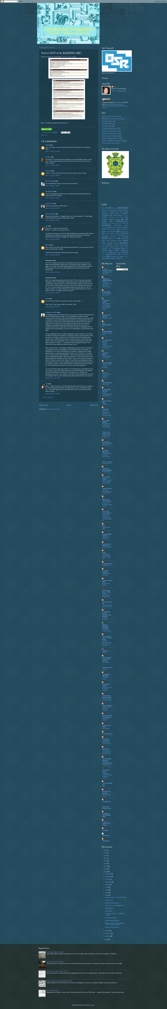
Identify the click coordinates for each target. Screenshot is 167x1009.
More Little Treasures (105, 618)
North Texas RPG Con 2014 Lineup (107, 699)
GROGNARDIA (106, 292)
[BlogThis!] (64, 133)
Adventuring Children (111, 918)
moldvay (116, 243)
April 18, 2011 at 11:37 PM (52, 378)
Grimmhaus (105, 841)
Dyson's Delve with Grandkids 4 (55, 961)
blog (109, 211)
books (126, 211)
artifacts (114, 210)
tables (119, 254)
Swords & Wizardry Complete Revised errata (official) (107, 345)
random (123, 248)
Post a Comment (48, 397)
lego (110, 238)
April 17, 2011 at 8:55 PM (52, 255)
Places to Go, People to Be (106, 432)
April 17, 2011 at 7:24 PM (52, 186)
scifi (106, 252)
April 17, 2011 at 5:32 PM (52, 151)
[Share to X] (66, 133)
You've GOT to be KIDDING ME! (114, 905)
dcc (115, 219)
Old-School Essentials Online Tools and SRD (107, 491)
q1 (113, 248)
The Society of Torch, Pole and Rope (107, 638)
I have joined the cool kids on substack (106, 376)
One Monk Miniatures (105, 451)
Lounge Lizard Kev (51, 312)
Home (69, 405)
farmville (114, 227)
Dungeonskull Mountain (106, 390)
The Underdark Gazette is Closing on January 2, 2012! (107, 761)
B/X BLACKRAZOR (106, 324)
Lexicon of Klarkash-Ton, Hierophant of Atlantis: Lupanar (106, 413)
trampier (114, 256)
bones (121, 211)
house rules (105, 234)
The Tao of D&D (107, 363)
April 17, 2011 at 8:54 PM (52, 239)
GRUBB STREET (107, 331)
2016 (105, 858)
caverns (117, 213)
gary (107, 231)
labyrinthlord (105, 238)
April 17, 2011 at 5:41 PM (52, 165)
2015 (105, 861)
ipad (127, 234)
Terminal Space (107, 733)
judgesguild (105, 236)
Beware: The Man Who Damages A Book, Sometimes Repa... (114, 923)
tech (122, 254)
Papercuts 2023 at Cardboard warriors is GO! (107, 455)
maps (103, 240)
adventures (123, 208)
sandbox (117, 250)
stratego (118, 252)
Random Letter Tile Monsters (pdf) (111, 136)
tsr (124, 256)
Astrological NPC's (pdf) (108, 121)
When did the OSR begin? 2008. (107, 444)
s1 (113, 250)
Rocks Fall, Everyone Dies (106, 807)
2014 (105, 863)
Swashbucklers (109, 908)
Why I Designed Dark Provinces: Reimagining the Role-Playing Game (106, 306)
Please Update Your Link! (106, 574)
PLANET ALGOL (107, 564)
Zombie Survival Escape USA (106, 436)
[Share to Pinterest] (69, 133)
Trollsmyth (105, 409)
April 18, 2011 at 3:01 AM (52, 272)
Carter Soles (49, 203)
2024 (105, 850)
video (103, 258)
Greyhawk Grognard (105, 571)
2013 (105, 866)
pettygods (117, 246)
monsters (123, 243)
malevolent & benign (106, 685)
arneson (107, 210)
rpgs (110, 250)
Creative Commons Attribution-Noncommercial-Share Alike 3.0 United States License (114, 105)
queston (117, 248)
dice (118, 219)
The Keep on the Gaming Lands (107, 716)
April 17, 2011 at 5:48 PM (52, 175)
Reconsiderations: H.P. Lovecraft (107, 294)
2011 (105, 871)
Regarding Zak (106, 565)
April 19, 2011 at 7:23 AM (52, 393)
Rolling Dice (105, 404)
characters (105, 215)
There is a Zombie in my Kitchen (106, 823)
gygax (103, 233)
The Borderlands (106, 499)
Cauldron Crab (109, 900)
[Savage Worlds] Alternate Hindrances (106, 708)
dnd (111, 221)
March (107, 930)
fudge (118, 229)
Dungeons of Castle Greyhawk (54, 952)
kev (119, 236)
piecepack (104, 248)
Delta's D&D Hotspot (105, 421)
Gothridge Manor (105, 353)
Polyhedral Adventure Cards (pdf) (111, 128)
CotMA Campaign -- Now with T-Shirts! (115, 897)
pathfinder (111, 246)
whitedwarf (118, 258)
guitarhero (125, 231)
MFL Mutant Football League (106, 630)
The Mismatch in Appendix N (106, 273)
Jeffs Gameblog (107, 382)
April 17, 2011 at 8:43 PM (52, 220)
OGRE (103, 246)
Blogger (92, 1005)
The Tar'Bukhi (105, 662)
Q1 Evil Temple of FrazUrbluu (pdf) (111, 116)
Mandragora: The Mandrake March (106, 815)
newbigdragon (116, 245)
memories (113, 240)
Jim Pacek (118, 102)
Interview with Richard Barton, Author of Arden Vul (106, 556)
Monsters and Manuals (106, 315)
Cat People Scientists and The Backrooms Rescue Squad (107, 284)
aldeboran (105, 651)
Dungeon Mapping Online (112, 903)
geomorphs (114, 231)
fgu (120, 227)
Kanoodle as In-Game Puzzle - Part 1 (56, 971)
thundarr (104, 256)
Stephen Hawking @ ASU (112, 920)
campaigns (105, 213)
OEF (103, 526)
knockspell (125, 236)
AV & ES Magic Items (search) (110, 143)
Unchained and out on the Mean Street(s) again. (106, 752)
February (108, 933)
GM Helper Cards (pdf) (108, 126)
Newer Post (43, 405)
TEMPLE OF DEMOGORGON (107, 279)
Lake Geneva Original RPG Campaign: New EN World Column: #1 (107, 517)
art (111, 210)
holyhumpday (124, 233)
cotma (126, 217)
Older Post (94, 405)
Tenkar (47, 145)
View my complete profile (119, 91)
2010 (105, 939)
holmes (118, 233)
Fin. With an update (105, 678)
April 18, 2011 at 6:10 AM (52, 306)
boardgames (114, 211)
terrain (126, 254)
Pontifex (47, 157)
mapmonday (124, 238)
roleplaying (105, 250)
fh (121, 227)
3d (110, 208)
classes (115, 215)
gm (118, 231)
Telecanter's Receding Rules (107, 469)
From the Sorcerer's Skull (107, 269)
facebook (109, 227)
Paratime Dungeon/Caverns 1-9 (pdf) (112, 138)
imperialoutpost (121, 234)
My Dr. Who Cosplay (52, 990)
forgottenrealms (106, 229)
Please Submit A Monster (112, 927)
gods (121, 231)
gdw (109, 231)
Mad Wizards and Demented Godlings (107, 689)
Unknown (48, 171)
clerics (120, 215)
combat (104, 217)
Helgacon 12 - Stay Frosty (106, 538)
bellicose (125, 210)
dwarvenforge (117, 225)
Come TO (104, 669)
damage (111, 219)
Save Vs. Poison (107, 462)
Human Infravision (107, 547)
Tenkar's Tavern (107, 667)
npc (121, 245)
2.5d (105, 208)
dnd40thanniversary (121, 221)
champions (125, 213)
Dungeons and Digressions (106, 544)
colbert (126, 215)
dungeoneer (124, 223)
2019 (105, 855)
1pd (103, 208)
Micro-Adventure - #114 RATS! (107, 356)
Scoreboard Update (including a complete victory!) (107, 776)
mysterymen (109, 245)
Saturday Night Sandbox (106, 534)
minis (125, 240)
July (106, 887)
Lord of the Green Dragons (106, 512)
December (108, 874)
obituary (126, 245)
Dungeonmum (106, 801)
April (106, 895)
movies (103, 245)
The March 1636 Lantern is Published (106, 366)
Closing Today (106, 765)
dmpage (104, 221)
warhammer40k (110, 258)
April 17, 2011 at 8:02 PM (52, 208)
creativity (105, 219)
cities (110, 215)
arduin (103, 210)
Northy (47, 245)
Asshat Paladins (107, 705)
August (107, 884)
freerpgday (113, 229)
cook (116, 217)
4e (46, 135)
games (104, 231)
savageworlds (124, 250)
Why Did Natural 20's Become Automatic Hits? (106, 425)
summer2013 (124, 252)
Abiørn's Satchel (106, 471)
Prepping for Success (105, 719)
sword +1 (105, 373)
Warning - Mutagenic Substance (105, 626)
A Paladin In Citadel (106, 301)
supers (103, 254)
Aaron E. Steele (50, 181)
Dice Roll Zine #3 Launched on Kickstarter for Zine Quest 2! (107, 504)
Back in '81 (105, 749)
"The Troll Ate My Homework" (106, 696)
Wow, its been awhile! (106, 584)
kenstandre (113, 236)
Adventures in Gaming (106, 792)
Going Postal (108, 911)
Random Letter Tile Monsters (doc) (111, 133)
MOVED (104, 652)
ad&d (116, 208)
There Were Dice (106, 463)
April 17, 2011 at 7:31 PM (52, 198)
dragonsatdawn (112, 223)
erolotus (126, 225)
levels (113, 238)
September (108, 882)
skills (114, 252)
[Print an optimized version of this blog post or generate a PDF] (46, 130)
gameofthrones (124, 229)
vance (126, 256)
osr (107, 247)
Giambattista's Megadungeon (106, 595)
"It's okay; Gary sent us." (106, 340)
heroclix (107, 233)
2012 (105, 869)
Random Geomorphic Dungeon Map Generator (59, 981)
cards (111, 213)
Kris (103, 326)
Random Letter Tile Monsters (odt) (111, 131)
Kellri (104, 552)
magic (119, 238)
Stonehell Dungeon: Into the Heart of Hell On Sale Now (107, 643)
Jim (46, 226)
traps (118, 256)
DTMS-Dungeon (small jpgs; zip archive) (113, 118)
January (107, 936)
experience (104, 227)
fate (118, 227)
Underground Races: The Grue (106, 742)
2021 (105, 853)
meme (108, 240)
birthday (104, 211)
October (107, 879)
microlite (119, 240)
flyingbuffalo (125, 227)
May (106, 892)
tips (107, 256)
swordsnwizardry (111, 254)
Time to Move (105, 728)
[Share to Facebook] (67, 133)
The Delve (105, 830)
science (103, 252)
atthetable (119, 210)
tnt (111, 256)
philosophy (122, 246)
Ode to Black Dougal (106, 477)
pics (127, 246)
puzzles (110, 248)
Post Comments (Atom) (53, 409)
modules (110, 243)
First (103, 786)
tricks (121, 256)
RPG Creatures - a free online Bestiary (107, 659)
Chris (47, 298)
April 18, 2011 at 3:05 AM (52, 293)
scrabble (110, 252)
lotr (115, 238)
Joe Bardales (49, 191)
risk (127, 248)
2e (107, 208)
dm (126, 219)
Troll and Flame (107, 488)
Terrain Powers (67, 57)
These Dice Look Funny (105, 739)
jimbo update (105, 384)
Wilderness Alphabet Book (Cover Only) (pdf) (114, 141)
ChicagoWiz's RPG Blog (106, 675)
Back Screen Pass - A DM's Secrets (106, 592)
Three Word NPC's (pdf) (108, 123)
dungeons (106, 225)
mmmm (104, 243)
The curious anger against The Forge (107, 605)
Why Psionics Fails (107, 318)
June (106, 890)
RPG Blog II (105, 835)
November (108, 876)
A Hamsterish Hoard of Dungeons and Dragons (106, 614)
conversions (111, 217)
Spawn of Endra (50, 214)
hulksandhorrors (113, 234)
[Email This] (62, 133)
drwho (119, 223)
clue (123, 215)
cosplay (121, 217)
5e (114, 208)
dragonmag (105, 223)
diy (122, 219)
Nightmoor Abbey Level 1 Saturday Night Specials (106, 481)
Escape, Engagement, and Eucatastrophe (107, 394)
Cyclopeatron (106, 442)
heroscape (112, 233)
